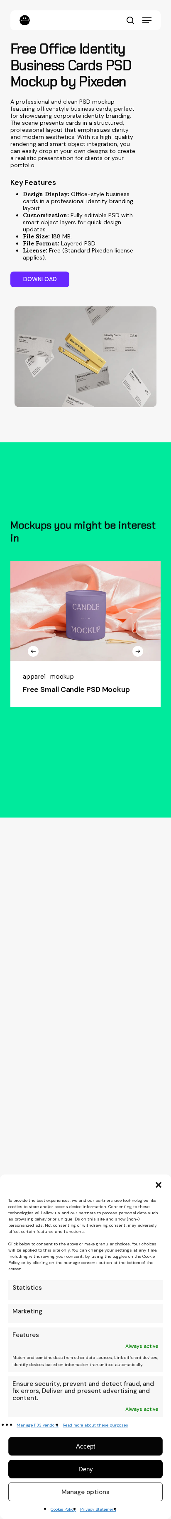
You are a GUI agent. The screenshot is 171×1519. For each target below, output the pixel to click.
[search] (130, 20)
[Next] (137, 651)
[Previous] (33, 651)
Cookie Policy (63, 1509)
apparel (34, 677)
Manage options (85, 1492)
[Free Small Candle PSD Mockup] (85, 611)
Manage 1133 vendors (38, 1425)
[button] (158, 1185)
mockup (62, 677)
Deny (85, 1469)
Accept (85, 1446)
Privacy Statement (98, 1509)
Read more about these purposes (95, 1425)
